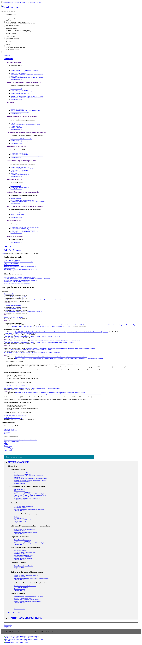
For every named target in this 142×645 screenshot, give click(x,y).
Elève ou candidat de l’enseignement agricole (17, 22)
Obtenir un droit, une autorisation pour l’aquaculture (24, 231)
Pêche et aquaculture (11, 33)
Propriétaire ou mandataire (12, 25)
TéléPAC (6, 444)
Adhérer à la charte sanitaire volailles (13, 317)
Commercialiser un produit (17, 214)
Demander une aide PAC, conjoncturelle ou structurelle (25, 70)
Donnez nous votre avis (12, 16)
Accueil (3, 253)
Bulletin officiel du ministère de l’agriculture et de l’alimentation (20, 440)
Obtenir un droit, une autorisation (19, 71)
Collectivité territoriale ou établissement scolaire (18, 30)
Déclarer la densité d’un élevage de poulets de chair (17, 297)
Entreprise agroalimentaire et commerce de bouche (19, 19)
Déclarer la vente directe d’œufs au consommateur (17, 283)
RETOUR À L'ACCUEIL (18, 462)
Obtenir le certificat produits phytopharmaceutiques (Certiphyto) (20, 280)
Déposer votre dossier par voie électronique (15, 385)
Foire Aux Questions (25, 617)
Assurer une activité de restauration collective (22, 168)
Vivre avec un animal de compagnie (20, 112)
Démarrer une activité (16, 89)
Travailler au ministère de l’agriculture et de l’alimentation (25, 110)
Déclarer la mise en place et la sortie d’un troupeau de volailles (20, 333)
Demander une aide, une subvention (20, 93)
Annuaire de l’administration (11, 441)
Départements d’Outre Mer (13, 49)
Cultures (8, 46)
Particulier (8, 20)
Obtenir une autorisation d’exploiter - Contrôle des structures (19, 277)
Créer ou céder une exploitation (19, 68)
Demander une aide (16, 126)
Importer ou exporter (16, 76)
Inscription (8, 41)
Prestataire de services (11, 28)
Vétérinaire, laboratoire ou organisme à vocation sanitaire (20, 23)
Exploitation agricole (11, 14)
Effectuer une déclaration (17, 109)
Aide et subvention (10, 36)
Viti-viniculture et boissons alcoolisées (15, 47)
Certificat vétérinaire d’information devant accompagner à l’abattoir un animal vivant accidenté (55, 340)
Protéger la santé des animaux (18, 73)
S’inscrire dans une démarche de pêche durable (23, 230)
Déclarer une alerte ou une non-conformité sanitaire (24, 92)
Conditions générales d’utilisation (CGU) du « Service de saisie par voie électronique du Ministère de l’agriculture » (41, 326)
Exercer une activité (16, 186)
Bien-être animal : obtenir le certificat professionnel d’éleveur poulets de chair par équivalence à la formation (32, 352)
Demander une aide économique (19, 153)
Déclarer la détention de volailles (12, 308)
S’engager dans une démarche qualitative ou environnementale (27, 74)
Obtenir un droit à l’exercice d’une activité (21, 212)
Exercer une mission (16, 198)
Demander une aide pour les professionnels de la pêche (25, 227)
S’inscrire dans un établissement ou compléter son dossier (25, 124)
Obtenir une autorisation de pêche (19, 228)
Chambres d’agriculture (10, 449)
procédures (7, 302)
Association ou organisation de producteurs (17, 27)
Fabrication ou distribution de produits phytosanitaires (19, 32)
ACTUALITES (14, 612)
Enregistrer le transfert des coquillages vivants (16, 281)
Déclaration (9, 39)
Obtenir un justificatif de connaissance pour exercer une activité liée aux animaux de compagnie (28, 349)
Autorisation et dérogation (12, 38)
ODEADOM (7, 447)
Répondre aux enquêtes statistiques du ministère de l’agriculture (27, 77)
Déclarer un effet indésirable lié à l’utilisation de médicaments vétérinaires (23, 311)
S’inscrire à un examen (16, 127)
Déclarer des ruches (9, 294)
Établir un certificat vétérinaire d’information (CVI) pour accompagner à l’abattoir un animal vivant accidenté (32, 336)
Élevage (8, 44)
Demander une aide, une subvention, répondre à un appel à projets (28, 201)
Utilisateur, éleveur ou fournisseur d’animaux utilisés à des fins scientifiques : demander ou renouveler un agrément (33, 299)
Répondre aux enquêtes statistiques (20, 174)
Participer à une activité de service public (21, 139)
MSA (5, 443)
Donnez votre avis (8, 450)
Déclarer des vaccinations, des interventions (22, 142)
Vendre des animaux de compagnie (13, 418)
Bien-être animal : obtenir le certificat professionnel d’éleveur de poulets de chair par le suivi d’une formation (32, 388)
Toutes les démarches (16, 79)
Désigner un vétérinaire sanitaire (12, 305)
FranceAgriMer (8, 446)
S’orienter (13, 123)
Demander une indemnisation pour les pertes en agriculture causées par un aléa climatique (27, 278)
